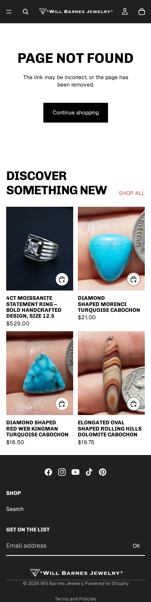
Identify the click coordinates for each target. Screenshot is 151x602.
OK (136, 545)
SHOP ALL (132, 193)
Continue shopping (76, 112)
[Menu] (9, 12)
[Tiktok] (89, 472)
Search (15, 508)
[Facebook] (48, 472)
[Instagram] (62, 472)
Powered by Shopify (107, 583)
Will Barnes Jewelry (61, 583)
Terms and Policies (75, 599)
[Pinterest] (102, 472)
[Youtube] (75, 472)
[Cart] (141, 11)
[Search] (25, 11)
